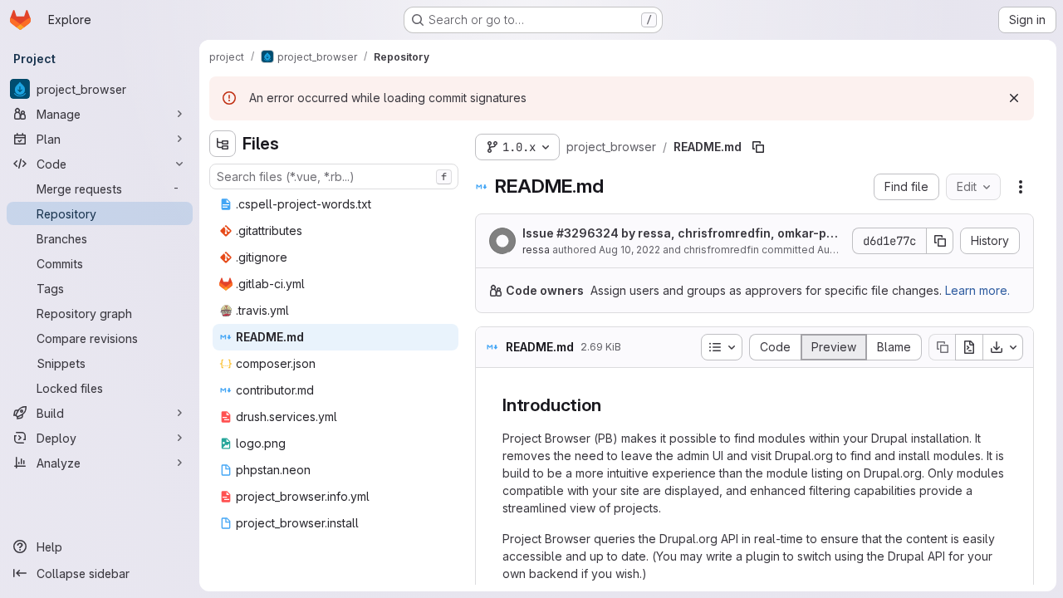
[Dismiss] (1014, 98)
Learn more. (977, 290)
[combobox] (333, 176)
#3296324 (587, 233)
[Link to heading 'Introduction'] (610, 405)
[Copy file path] (758, 147)
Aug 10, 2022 (629, 249)
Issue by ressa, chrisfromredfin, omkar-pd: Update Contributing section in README (679, 234)
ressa (536, 249)
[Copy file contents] (941, 347)
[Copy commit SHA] (940, 241)
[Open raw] (969, 347)
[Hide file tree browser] (222, 143)
